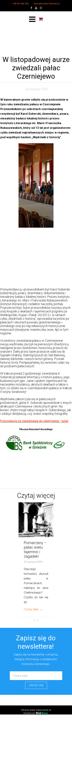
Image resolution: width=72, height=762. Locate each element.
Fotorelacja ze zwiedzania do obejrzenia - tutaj (34, 421)
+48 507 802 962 (20, 3)
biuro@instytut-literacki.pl (47, 3)
